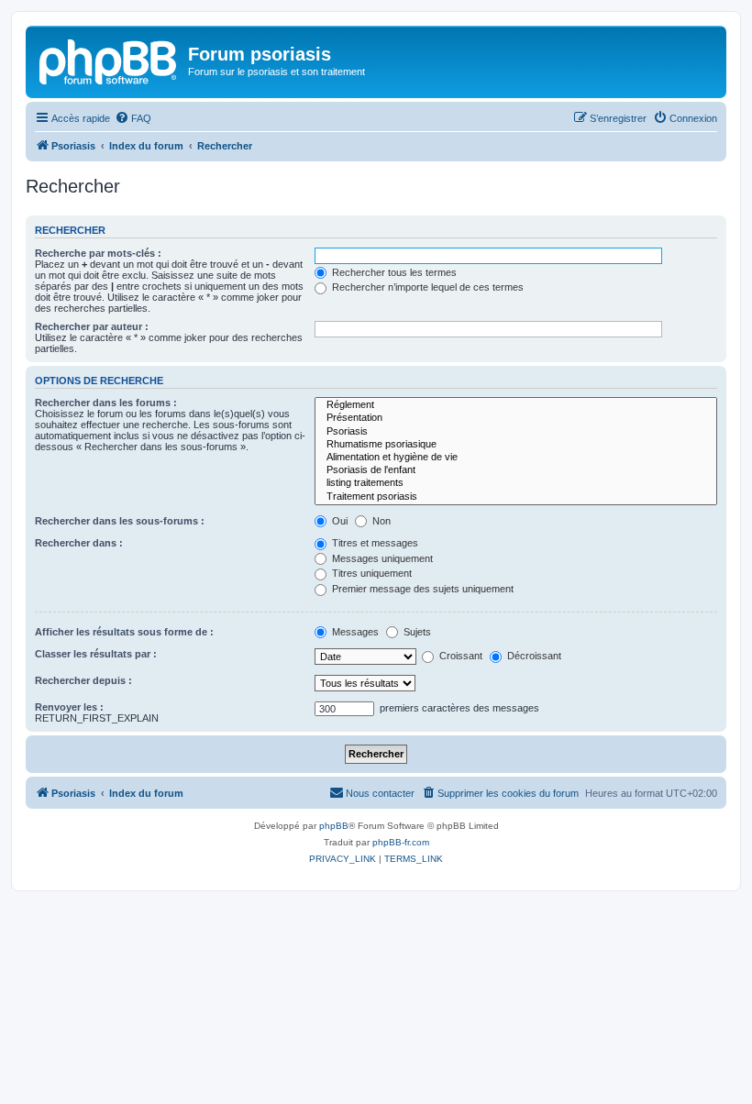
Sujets (416, 631)
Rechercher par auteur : (92, 326)
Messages (354, 631)
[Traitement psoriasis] (515, 497)
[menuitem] (133, 118)
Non (380, 520)
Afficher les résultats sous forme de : (124, 631)
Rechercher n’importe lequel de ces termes (426, 287)
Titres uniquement (370, 573)
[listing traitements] (515, 483)
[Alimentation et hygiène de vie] (515, 457)
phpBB (333, 826)
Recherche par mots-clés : (98, 253)
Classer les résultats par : (96, 653)
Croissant (459, 655)
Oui (338, 520)
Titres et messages (373, 542)
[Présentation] (515, 418)
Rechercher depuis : (83, 680)
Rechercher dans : (79, 542)
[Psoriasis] (109, 59)
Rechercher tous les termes (393, 272)
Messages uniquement (381, 558)
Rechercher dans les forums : (106, 402)
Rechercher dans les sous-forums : (120, 520)
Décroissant (532, 655)
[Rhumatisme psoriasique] (515, 444)
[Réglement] (515, 405)
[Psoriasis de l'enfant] (515, 470)
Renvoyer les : (69, 706)
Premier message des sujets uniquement (421, 588)
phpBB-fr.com (400, 842)
